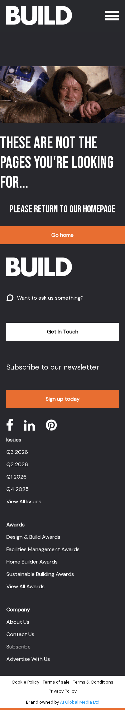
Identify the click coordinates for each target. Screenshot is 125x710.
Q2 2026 (17, 464)
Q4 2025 (17, 489)
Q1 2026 (16, 476)
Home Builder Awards (32, 561)
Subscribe (18, 646)
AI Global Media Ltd (79, 702)
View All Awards (25, 586)
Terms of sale (56, 682)
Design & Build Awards (33, 536)
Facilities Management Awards (43, 549)
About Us (17, 621)
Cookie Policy (25, 682)
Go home (62, 234)
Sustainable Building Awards (40, 574)
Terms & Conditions (93, 682)
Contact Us (20, 634)
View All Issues (23, 501)
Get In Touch (62, 331)
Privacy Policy (63, 691)
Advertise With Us (28, 659)
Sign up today (63, 398)
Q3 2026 (17, 451)
